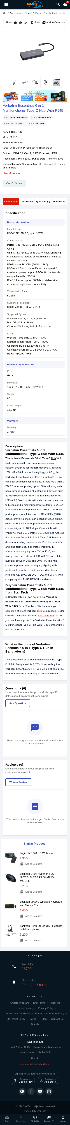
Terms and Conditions (18, 1013)
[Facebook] (31, 1091)
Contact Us (57, 1018)
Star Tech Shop (46, 615)
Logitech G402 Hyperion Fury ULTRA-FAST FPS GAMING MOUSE (37, 877)
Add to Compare (53, 22)
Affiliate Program (19, 1002)
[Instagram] (49, 1091)
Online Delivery (25, 1008)
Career (33, 1018)
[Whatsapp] (22, 1091)
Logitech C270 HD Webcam (36, 853)
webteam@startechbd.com (35, 1064)
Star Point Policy (16, 1018)
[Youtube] (40, 1091)
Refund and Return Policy (49, 1013)
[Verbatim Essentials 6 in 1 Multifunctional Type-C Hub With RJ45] (35, 52)
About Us (55, 1002)
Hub (53, 458)
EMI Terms (39, 1002)
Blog (44, 1018)
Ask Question (17, 703)
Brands (35, 1024)
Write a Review (18, 782)
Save (35, 22)
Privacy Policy (46, 1008)
